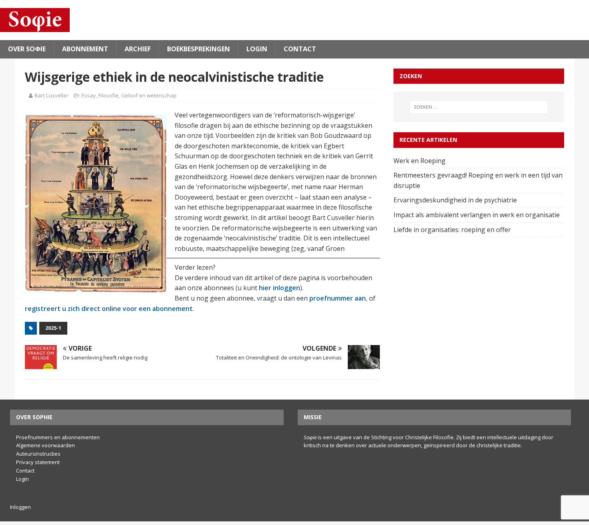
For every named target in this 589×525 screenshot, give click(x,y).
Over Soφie (27, 48)
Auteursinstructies (38, 453)
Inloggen (20, 507)
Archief (138, 48)
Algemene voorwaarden (45, 445)
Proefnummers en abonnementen (58, 437)
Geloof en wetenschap (149, 95)
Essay (88, 95)
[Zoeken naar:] (479, 107)
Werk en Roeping (420, 160)
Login (256, 48)
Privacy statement (38, 462)
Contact (300, 48)
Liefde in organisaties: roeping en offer (452, 229)
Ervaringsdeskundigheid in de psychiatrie (455, 200)
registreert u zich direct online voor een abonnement (109, 308)
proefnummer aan (337, 298)
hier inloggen (279, 287)
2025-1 (53, 328)
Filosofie (108, 95)
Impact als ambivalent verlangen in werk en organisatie (477, 214)
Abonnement (85, 48)
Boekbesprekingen (198, 48)
